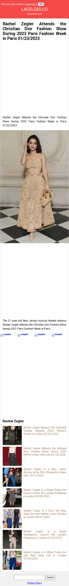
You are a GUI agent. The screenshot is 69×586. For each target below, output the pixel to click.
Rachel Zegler (13, 421)
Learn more (31, 4)
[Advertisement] (34, 78)
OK (41, 4)
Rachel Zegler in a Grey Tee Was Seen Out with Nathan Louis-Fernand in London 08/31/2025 (44, 514)
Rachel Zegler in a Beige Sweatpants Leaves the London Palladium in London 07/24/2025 (44, 534)
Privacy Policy (34, 583)
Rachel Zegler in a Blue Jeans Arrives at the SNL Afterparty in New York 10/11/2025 (44, 472)
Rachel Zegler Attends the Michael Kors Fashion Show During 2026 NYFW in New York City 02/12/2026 (44, 451)
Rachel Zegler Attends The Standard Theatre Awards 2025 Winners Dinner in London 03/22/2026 (44, 431)
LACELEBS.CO (34, 9)
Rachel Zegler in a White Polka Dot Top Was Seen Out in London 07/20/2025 (44, 555)
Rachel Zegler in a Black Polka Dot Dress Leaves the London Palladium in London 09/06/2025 (44, 493)
